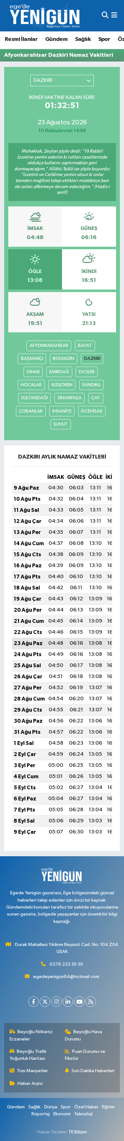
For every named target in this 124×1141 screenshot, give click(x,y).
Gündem (56, 39)
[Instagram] (56, 1001)
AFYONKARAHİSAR (49, 345)
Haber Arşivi (30, 1083)
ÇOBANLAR (31, 411)
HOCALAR (31, 384)
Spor (104, 39)
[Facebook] (33, 1001)
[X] (45, 1001)
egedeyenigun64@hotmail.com (66, 976)
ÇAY (95, 397)
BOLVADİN (63, 358)
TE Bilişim (77, 1132)
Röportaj (40, 1114)
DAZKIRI (92, 358)
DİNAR (33, 371)
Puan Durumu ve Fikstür (85, 1055)
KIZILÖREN (62, 384)
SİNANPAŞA (70, 397)
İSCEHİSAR (91, 411)
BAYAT (85, 345)
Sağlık (83, 39)
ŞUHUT (60, 424)
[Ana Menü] (114, 15)
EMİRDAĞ (59, 371)
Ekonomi (62, 1114)
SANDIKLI (91, 384)
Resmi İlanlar (21, 39)
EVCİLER (87, 371)
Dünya (50, 1107)
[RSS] (91, 1001)
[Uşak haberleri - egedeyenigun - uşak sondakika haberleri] (45, 15)
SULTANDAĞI (34, 397)
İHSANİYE (62, 411)
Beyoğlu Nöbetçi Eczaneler (31, 1035)
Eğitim (108, 1107)
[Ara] (105, 15)
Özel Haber (86, 1107)
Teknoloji (83, 1114)
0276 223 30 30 (66, 964)
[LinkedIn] (68, 1001)
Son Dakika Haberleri (93, 1070)
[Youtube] (79, 1001)
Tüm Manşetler (32, 1070)
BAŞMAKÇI (32, 358)
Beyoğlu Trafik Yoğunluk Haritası (28, 1055)
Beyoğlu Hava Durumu (83, 1035)
